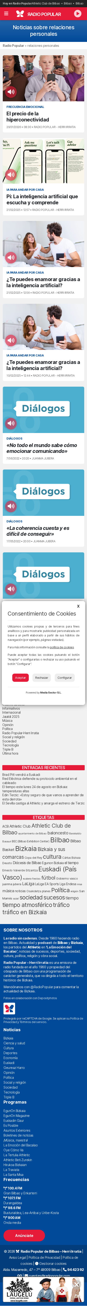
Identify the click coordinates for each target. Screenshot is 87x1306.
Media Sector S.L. (50, 692)
